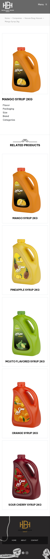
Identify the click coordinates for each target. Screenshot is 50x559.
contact (34, 540)
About (23, 540)
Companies (17, 18)
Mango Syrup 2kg (12, 22)
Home (7, 18)
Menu (41, 4)
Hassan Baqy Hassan (34, 18)
